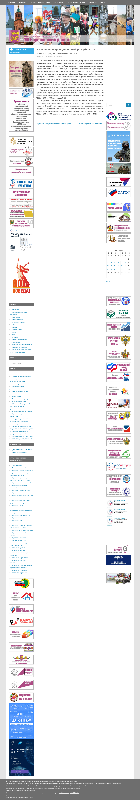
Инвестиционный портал (20, 391)
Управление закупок (18, 550)
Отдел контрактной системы (21, 490)
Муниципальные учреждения (21, 399)
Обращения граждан (18, 322)
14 (122, 266)
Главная (11, 2)
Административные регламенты (22, 450)
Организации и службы (76, 2)
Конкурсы (15, 337)
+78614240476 (74, 793)
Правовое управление (19, 540)
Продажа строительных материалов (90, 124)
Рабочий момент (17, 330)
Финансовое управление (20, 573)
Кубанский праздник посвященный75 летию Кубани (54, 124)
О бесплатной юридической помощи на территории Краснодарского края (20, 406)
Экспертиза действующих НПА (22, 439)
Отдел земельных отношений (21, 483)
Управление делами (18, 548)
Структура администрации (40, 2)
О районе (22, 2)
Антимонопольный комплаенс (21, 376)
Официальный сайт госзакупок (22, 411)
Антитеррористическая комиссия (22, 384)
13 (118, 266)
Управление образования (20, 558)
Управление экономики (55, 56)
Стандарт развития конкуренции (22, 436)
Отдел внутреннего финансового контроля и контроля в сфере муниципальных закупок (21, 472)
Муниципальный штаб (19, 468)
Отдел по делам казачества (21, 515)
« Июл (108, 281)
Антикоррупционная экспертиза (22, 374)
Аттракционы (16, 310)
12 (114, 266)
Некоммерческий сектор (19, 347)
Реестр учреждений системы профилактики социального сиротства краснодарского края (20, 421)
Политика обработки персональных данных (19, 797)
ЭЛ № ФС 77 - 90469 (32, 783)
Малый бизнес (16, 396)
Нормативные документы (20, 452)
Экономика (58, 2)
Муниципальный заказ (19, 401)
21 (121, 269)
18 (111, 269)
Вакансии (92, 2)
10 (108, 266)
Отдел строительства (19, 538)
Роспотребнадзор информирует (22, 345)
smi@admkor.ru (64, 793)
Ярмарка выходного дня (19, 340)
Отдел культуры (17, 493)
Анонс (14, 325)
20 (118, 269)
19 (115, 269)
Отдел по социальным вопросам (22, 530)
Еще (102, 2)
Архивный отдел (17, 465)
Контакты (15, 394)
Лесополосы (16, 342)
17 (107, 269)
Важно (14, 332)
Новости (14, 327)
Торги (13, 335)
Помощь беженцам (18, 320)
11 (111, 266)
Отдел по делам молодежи (20, 518)
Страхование (16, 317)
